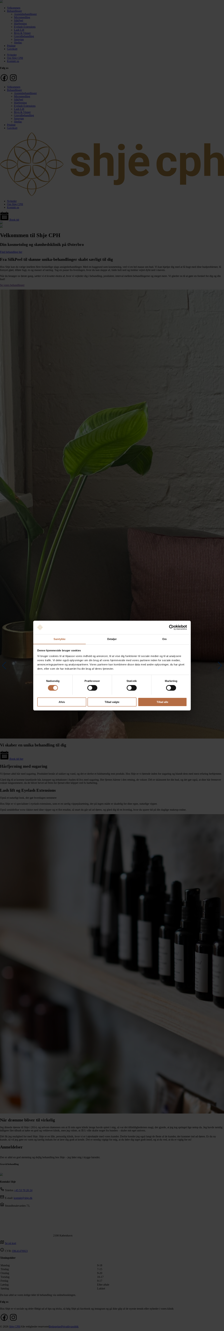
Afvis (62, 701)
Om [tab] (164, 638)
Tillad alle (162, 701)
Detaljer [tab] (112, 638)
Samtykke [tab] (60, 638)
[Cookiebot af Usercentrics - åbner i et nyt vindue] (171, 627)
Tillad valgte (112, 701)
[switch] (92, 688)
